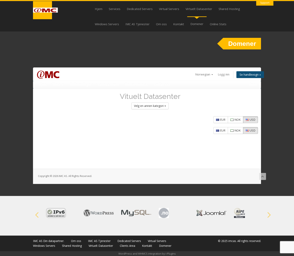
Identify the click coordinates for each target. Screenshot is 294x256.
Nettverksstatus (136, 85)
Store (57, 85)
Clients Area (127, 246)
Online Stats (218, 24)
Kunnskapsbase (108, 85)
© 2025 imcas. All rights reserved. (239, 241)
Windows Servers (107, 24)
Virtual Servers (169, 9)
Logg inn (223, 74)
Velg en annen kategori (149, 106)
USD (252, 119)
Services (114, 9)
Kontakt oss (162, 85)
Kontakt (178, 24)
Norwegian (203, 74)
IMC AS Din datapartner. (48, 241)
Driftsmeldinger (80, 85)
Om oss (161, 24)
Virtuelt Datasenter (199, 9)
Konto (254, 85)
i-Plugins (171, 253)
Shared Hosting (229, 9)
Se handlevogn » (250, 74)
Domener (196, 24)
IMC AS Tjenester (137, 24)
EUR (222, 119)
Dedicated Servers (140, 9)
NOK (237, 119)
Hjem (98, 9)
